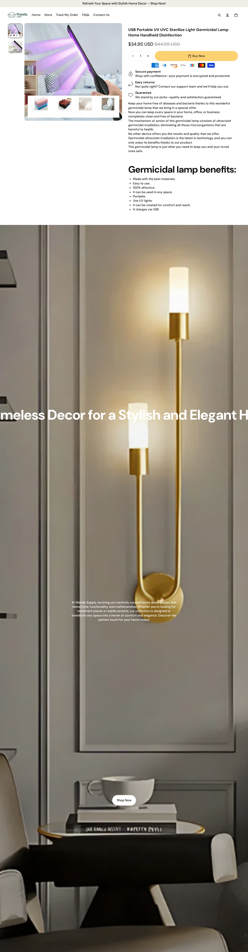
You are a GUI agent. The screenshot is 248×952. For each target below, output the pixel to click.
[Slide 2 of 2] (15, 46)
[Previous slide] (27, 72)
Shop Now (124, 800)
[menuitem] (36, 15)
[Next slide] (119, 72)
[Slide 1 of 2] (15, 31)
